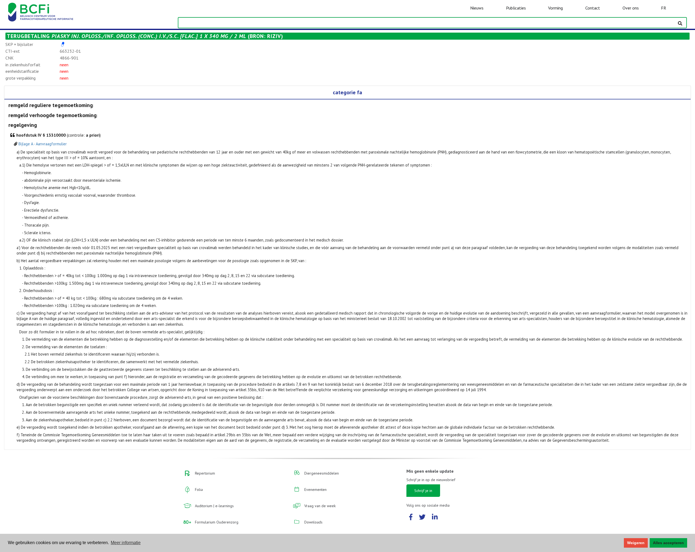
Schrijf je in (423, 490)
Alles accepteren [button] (668, 543)
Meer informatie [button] (126, 542)
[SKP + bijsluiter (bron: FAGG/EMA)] (63, 44)
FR (663, 8)
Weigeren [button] (636, 543)
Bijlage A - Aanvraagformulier (42, 143)
